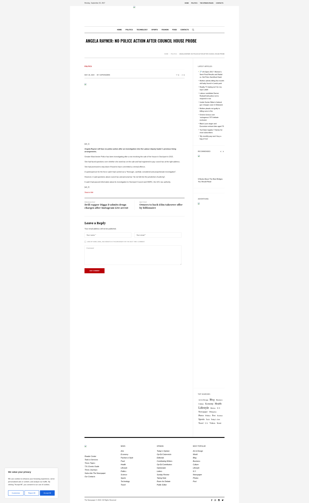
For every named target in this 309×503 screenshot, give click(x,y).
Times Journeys (91, 470)
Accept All (47, 493)
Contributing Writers (164, 461)
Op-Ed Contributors (164, 464)
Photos (201, 415)
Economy (209, 403)
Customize (16, 493)
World (219, 423)
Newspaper (203, 411)
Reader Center (90, 456)
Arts (122, 451)
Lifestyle (203, 407)
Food (123, 461)
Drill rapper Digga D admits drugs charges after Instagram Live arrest (106, 206)
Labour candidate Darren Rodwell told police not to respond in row (209, 95)
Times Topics (90, 463)
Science (220, 415)
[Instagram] (219, 500)
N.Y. (218, 408)
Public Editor (162, 485)
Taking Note (161, 478)
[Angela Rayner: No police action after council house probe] (134, 111)
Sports (201, 419)
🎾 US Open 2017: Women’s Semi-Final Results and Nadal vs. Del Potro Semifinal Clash (211, 74)
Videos (212, 423)
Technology (125, 481)
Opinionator (161, 468)
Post (214, 415)
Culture (201, 404)
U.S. (206, 423)
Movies (213, 408)
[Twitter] (222, 500)
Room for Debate (163, 481)
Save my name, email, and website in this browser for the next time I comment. (116, 241)
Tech (208, 419)
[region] (31, 483)
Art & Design (203, 400)
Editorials (160, 458)
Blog (212, 399)
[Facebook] (211, 500)
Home (166, 54)
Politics (174, 54)
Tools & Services (91, 460)
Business (219, 400)
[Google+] (215, 500)
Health (218, 403)
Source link (88, 192)
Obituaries (213, 412)
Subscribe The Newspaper (95, 473)
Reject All (31, 493)
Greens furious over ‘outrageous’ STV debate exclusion (209, 117)
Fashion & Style (127, 458)
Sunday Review (163, 475)
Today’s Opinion (163, 451)
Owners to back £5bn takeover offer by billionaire (161, 206)
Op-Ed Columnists (164, 454)
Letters (159, 471)
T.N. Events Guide (92, 466)
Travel (201, 423)
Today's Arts (215, 419)
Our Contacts (90, 477)
